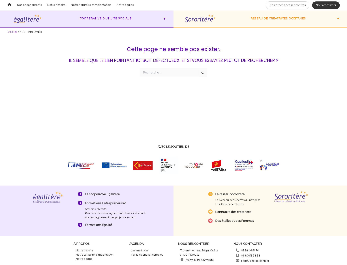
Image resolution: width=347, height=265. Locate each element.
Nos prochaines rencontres (287, 5)
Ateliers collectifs (95, 209)
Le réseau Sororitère (230, 194)
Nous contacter (326, 5)
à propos (82, 243)
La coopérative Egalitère (102, 194)
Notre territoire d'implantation (91, 5)
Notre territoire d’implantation (94, 254)
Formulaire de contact (255, 260)
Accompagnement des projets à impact (110, 217)
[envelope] (237, 260)
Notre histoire (56, 5)
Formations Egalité (98, 225)
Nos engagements (29, 5)
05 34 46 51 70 (250, 250)
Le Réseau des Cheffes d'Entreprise (237, 200)
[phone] (237, 250)
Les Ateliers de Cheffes (229, 204)
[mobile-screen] (237, 255)
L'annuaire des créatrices (233, 212)
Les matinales (139, 250)
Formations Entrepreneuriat (105, 203)
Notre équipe (125, 5)
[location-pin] (182, 260)
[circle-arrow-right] (80, 194)
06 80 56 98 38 (250, 255)
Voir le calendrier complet (147, 254)
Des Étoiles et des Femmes (234, 220)
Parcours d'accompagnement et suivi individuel (115, 213)
